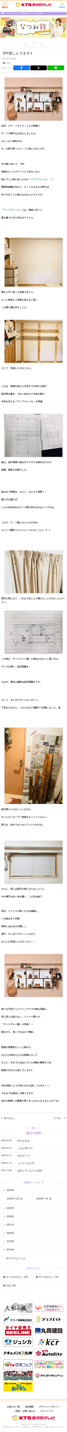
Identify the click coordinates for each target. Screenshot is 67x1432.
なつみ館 (38, 13)
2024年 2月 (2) (15, 1198)
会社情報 (29, 1406)
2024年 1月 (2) (44, 1198)
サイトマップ (46, 1410)
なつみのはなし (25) (17, 1276)
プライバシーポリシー (49, 1406)
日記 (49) (11, 1285)
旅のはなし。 (11, 1118)
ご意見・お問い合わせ (24, 1410)
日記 (8, 62)
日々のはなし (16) (48, 1276)
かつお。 (58, 1118)
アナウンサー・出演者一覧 (19, 13)
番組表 (5, 7)
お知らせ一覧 (13, 1406)
